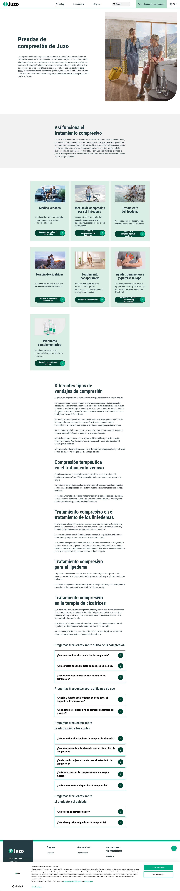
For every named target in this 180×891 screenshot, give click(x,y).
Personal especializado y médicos (151, 4)
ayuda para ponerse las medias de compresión (66, 73)
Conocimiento (78, 4)
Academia (110, 856)
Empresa (97, 4)
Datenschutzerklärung (72, 881)
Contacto (50, 852)
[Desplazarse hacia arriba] (174, 848)
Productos (60, 4)
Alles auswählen (158, 867)
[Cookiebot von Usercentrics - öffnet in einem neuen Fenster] (18, 886)
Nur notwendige (158, 874)
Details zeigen (36, 887)
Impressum (88, 881)
